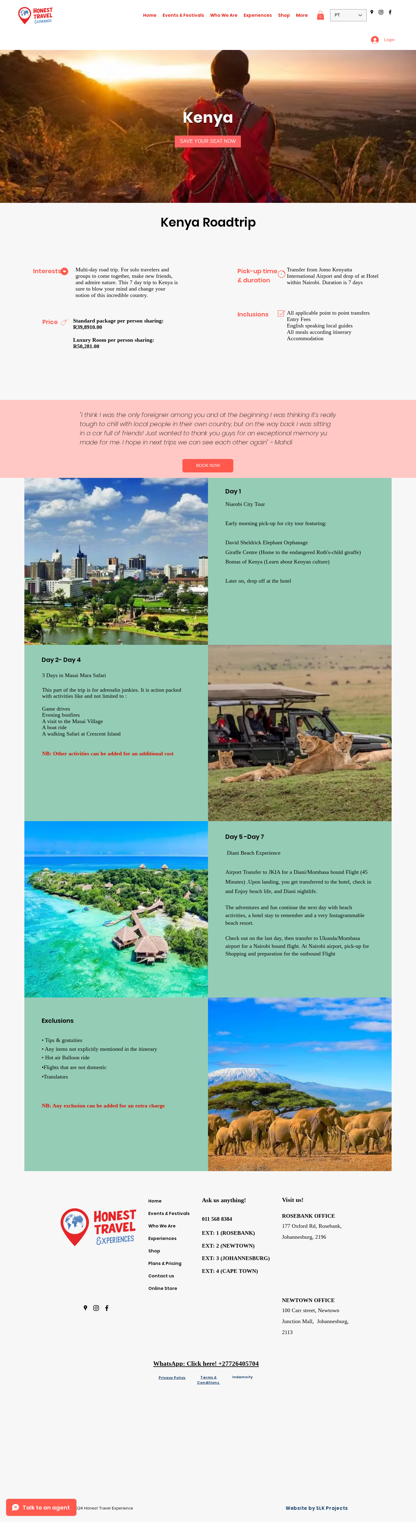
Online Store (162, 1288)
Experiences (162, 1238)
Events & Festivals (169, 1213)
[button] (258, 15)
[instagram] (381, 12)
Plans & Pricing (165, 1263)
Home (155, 1201)
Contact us (161, 1276)
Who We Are (162, 1226)
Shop (154, 1251)
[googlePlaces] (372, 12)
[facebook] (390, 12)
